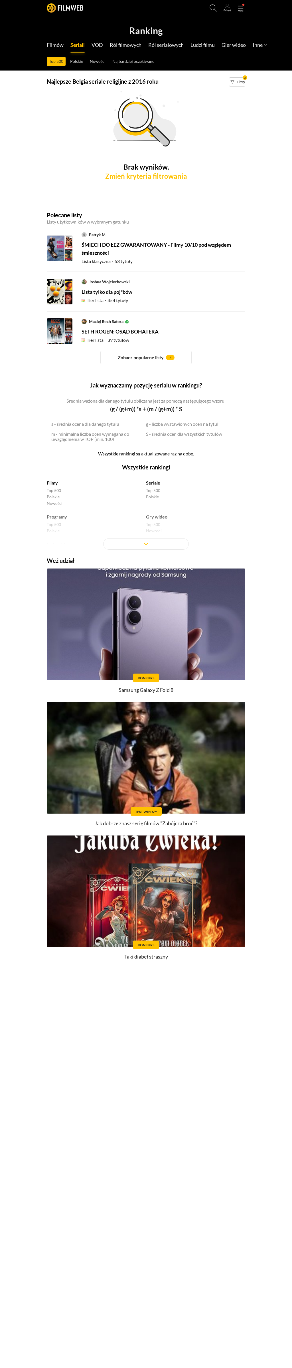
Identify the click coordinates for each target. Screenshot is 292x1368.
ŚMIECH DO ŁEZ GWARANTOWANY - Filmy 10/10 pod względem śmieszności (156, 249)
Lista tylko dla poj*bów (107, 292)
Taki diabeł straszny (146, 956)
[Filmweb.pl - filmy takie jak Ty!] (65, 8)
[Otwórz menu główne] (240, 8)
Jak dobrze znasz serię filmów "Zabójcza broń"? (146, 823)
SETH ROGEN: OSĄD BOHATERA (120, 331)
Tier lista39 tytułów (108, 340)
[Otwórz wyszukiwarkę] (213, 8)
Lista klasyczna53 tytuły (107, 261)
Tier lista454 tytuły (107, 300)
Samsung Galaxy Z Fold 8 (146, 690)
